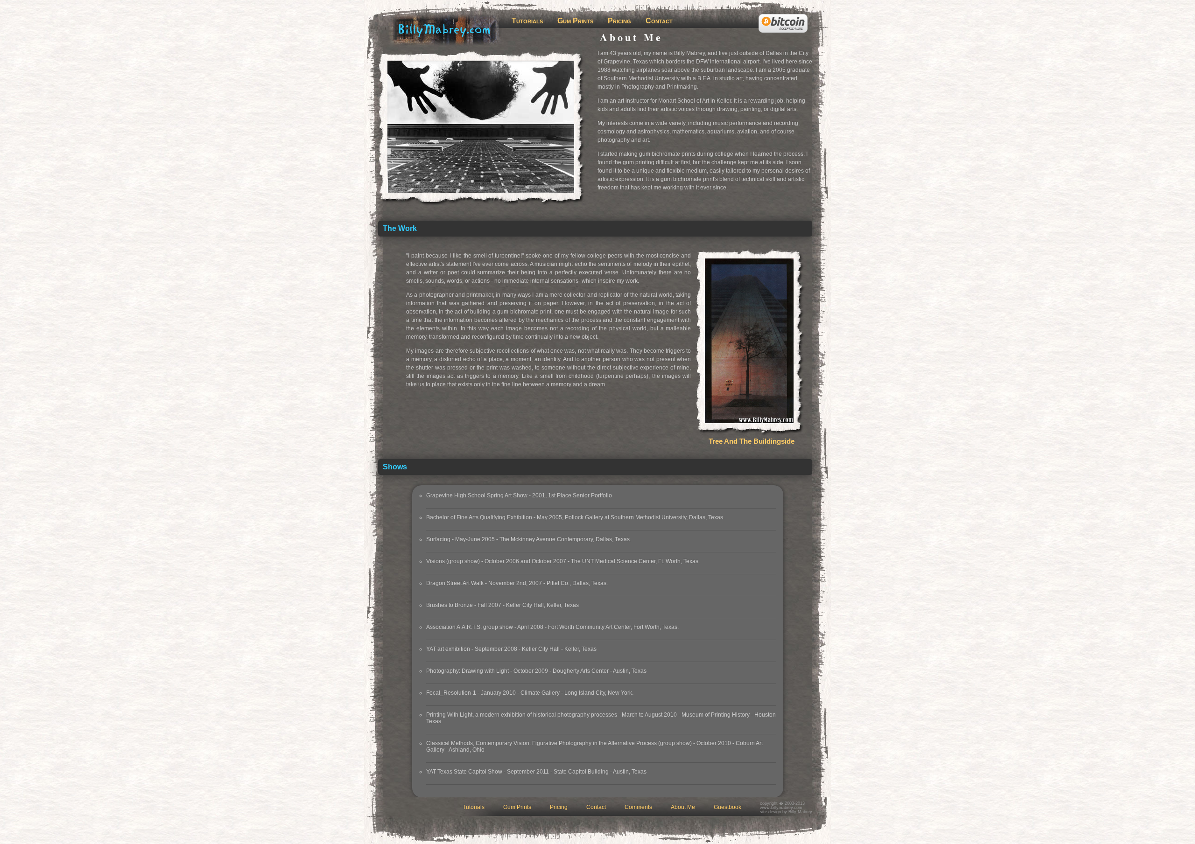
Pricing (619, 21)
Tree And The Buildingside (751, 441)
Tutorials (527, 21)
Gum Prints (575, 21)
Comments (638, 807)
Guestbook (727, 807)
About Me (683, 807)
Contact (659, 21)
